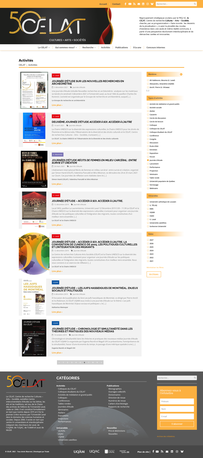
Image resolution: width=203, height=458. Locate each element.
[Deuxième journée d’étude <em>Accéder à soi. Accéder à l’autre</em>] (34, 130)
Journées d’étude (94, 161)
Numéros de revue (117, 400)
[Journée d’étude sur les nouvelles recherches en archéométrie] (34, 90)
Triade (47, 451)
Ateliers (61, 412)
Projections (63, 418)
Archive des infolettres (166, 436)
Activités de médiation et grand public (75, 394)
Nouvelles (112, 433)
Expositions (63, 415)
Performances (64, 421)
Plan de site (143, 451)
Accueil (103, 4)
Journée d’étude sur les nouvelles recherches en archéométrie (88, 82)
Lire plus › (57, 105)
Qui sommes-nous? (65, 47)
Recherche (88, 47)
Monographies (115, 388)
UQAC (61, 433)
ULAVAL (61, 430)
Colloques (62, 397)
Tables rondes (64, 403)
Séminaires (63, 409)
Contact (116, 4)
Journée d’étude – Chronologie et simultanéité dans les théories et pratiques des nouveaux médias (92, 330)
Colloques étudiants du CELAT (71, 391)
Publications (121, 47)
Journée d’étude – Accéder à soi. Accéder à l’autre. (87, 200)
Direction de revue (116, 397)
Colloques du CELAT (67, 388)
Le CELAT (43, 47)
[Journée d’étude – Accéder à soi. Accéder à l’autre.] (34, 210)
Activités (105, 47)
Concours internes (155, 47)
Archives (153, 274)
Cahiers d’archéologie (118, 403)
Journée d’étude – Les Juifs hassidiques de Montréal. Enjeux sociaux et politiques (95, 289)
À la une (137, 47)
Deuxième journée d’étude (92, 121)
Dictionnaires (114, 394)
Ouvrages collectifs (117, 391)
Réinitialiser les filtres (155, 267)
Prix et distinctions (116, 430)
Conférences (64, 400)
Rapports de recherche (118, 406)
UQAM (61, 436)
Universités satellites (67, 439)
